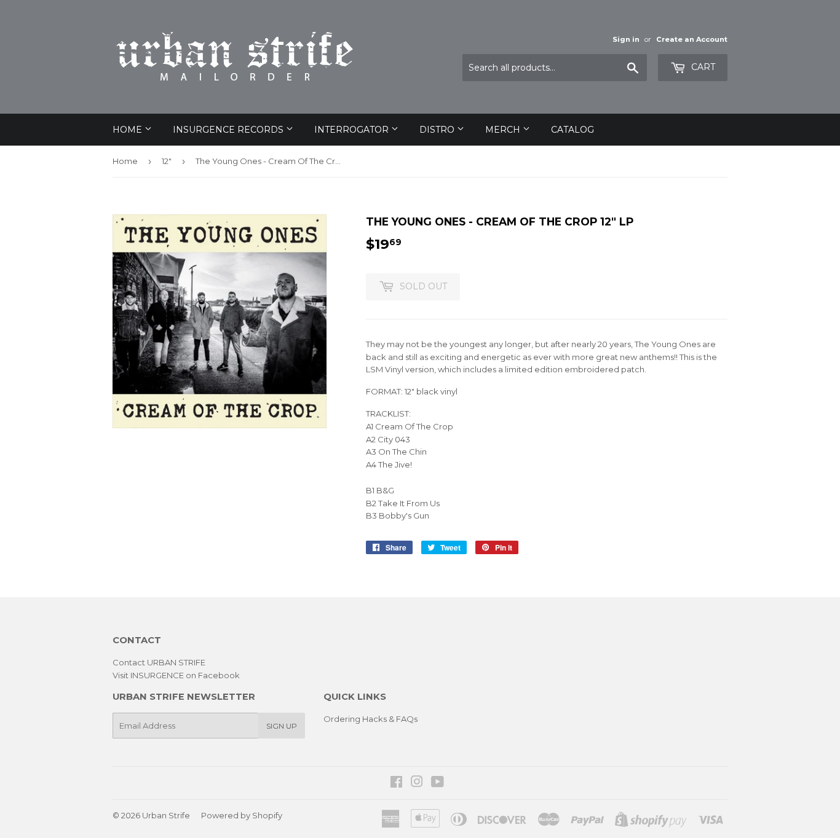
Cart (702, 66)
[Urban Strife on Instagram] (417, 783)
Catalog (572, 129)
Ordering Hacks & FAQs (370, 719)
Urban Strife (166, 815)
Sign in (626, 39)
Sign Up (281, 725)
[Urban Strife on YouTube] (437, 783)
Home (129, 129)
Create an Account (691, 39)
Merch (504, 129)
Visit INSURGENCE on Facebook (176, 675)
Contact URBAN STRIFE (159, 662)
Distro (438, 129)
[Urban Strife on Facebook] (396, 783)
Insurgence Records (229, 129)
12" (167, 161)
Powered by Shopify (241, 815)
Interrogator (352, 129)
